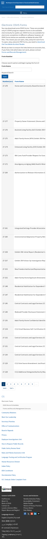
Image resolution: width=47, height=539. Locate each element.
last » (12, 388)
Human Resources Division (11, 462)
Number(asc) (8, 81)
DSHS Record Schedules (11, 405)
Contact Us (5, 506)
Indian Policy (6, 466)
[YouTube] (31, 514)
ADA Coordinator (7, 471)
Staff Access (6, 499)
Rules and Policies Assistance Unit (13, 453)
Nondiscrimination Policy (32, 499)
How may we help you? (8, 7)
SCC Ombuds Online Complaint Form (14, 480)
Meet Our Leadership (9, 417)
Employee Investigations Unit (12, 439)
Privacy (4, 435)
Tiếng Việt (5, 531)
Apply (5, 76)
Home (3, 17)
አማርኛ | (12, 531)
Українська (14, 528)
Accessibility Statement (32, 501)
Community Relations (9, 413)
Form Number (7, 56)
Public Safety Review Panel (11, 448)
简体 (3, 521)
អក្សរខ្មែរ (9, 524)
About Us (5, 501)
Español (10, 518)
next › (5, 388)
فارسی (17, 531)
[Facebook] (25, 514)
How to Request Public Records (12, 444)
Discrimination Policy (9, 475)
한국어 (12, 521)
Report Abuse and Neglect (11, 510)
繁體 (8, 521)
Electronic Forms (7, 401)
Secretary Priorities (8, 422)
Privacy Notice (28, 508)
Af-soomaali (6, 528)
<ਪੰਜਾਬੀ (15, 524)
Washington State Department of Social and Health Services (22, 2)
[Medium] (38, 514)
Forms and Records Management (14, 52)
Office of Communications (10, 426)
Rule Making (28, 510)
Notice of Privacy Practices (33, 506)
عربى (3, 524)
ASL (3, 537)
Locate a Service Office (9, 508)
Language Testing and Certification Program (17, 457)
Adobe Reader (28, 503)
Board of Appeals (7, 430)
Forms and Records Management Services (17, 409)
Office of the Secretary (13, 17)
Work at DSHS (6, 503)
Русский (17, 518)
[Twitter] (28, 514)
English (4, 518)
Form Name (6, 66)
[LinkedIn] (35, 514)
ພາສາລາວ (11, 534)
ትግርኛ (18, 534)
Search (42, 6)
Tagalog (4, 534)
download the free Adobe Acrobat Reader (23, 43)
